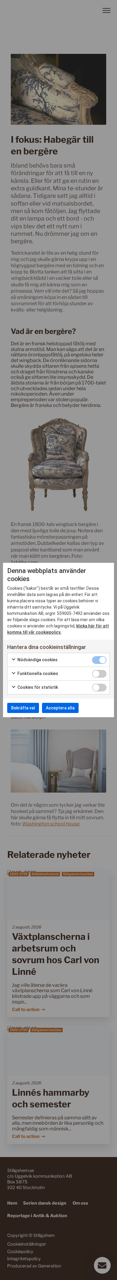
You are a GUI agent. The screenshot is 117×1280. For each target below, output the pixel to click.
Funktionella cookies (37, 673)
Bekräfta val (23, 708)
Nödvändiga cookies (37, 659)
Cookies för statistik (37, 687)
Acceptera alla (60, 708)
